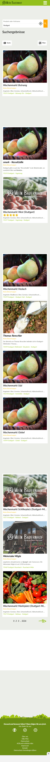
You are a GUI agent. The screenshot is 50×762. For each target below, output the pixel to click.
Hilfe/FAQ (25, 739)
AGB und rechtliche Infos (25, 743)
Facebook (14, 730)
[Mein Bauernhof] (19, 3)
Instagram (35, 730)
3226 (24, 621)
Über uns (25, 736)
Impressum (25, 746)
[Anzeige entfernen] (48, 753)
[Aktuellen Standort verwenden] (41, 24)
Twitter (25, 730)
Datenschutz (25, 741)
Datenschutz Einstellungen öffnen (25, 750)
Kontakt (25, 748)
